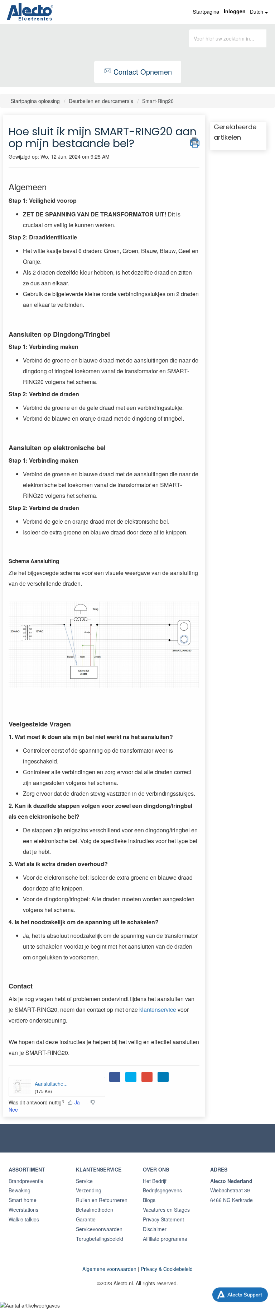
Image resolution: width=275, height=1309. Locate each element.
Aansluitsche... (51, 1083)
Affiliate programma (165, 1238)
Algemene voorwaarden (109, 1268)
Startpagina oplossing (36, 100)
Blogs (149, 1199)
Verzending (88, 1190)
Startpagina (206, 11)
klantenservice (158, 1009)
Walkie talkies (24, 1219)
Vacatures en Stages (166, 1209)
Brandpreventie (26, 1180)
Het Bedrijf (155, 1180)
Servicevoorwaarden (99, 1229)
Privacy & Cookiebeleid (167, 1268)
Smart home (23, 1199)
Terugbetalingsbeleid (99, 1238)
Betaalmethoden (94, 1209)
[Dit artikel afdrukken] (194, 141)
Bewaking (19, 1190)
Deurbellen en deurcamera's (101, 100)
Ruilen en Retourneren (101, 1199)
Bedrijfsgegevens (162, 1190)
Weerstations (23, 1209)
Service (84, 1180)
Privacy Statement (163, 1219)
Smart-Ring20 (158, 100)
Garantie (86, 1219)
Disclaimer (155, 1229)
